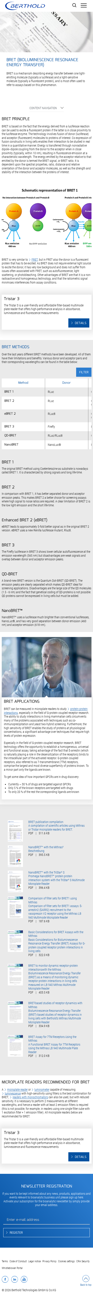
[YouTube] (24, 1279)
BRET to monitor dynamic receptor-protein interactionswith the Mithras (53, 967)
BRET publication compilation (45, 822)
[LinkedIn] (14, 1279)
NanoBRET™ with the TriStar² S (46, 872)
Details (80, 323)
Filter (83, 372)
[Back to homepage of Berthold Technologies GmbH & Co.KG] (24, 6)
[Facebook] (5, 1279)
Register (16, 1232)
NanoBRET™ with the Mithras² (46, 847)
